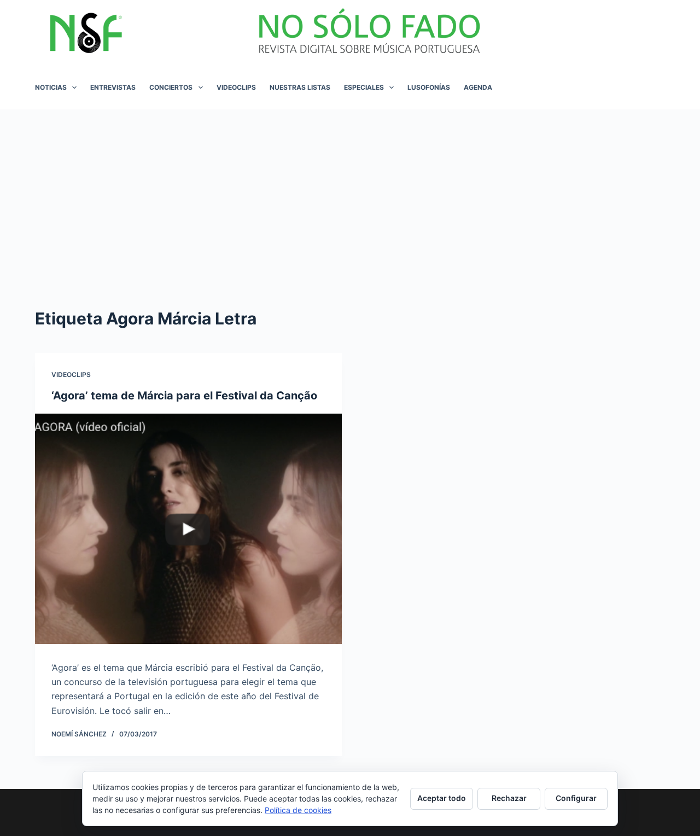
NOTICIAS (51, 87)
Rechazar (509, 798)
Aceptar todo (441, 798)
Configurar (576, 798)
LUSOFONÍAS (428, 87)
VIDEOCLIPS (236, 87)
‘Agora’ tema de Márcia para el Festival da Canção (184, 395)
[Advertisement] (350, 191)
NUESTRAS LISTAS (300, 87)
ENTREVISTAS (113, 87)
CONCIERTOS (170, 87)
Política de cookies (298, 810)
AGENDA (478, 87)
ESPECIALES (364, 87)
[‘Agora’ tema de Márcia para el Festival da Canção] (188, 529)
